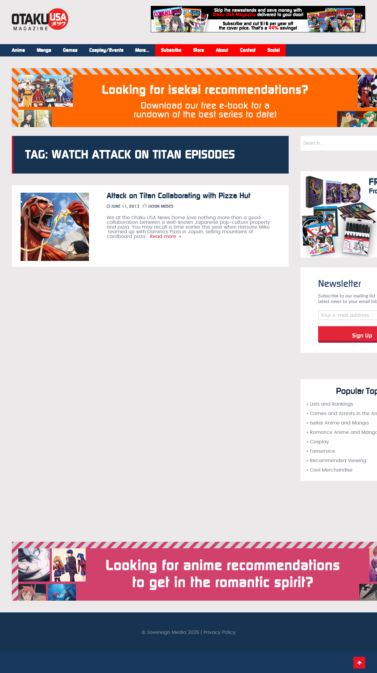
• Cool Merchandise (329, 470)
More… (142, 50)
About (222, 50)
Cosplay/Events (106, 50)
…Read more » (163, 236)
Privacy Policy (220, 632)
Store (198, 50)
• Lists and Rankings (329, 404)
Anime (18, 50)
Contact (248, 50)
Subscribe (171, 50)
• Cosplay (317, 441)
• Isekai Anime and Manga (337, 423)
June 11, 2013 (125, 206)
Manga (44, 50)
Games (70, 50)
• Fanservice (320, 451)
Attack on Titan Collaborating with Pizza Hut (178, 195)
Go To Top (359, 663)
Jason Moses (160, 206)
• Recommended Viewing (336, 460)
